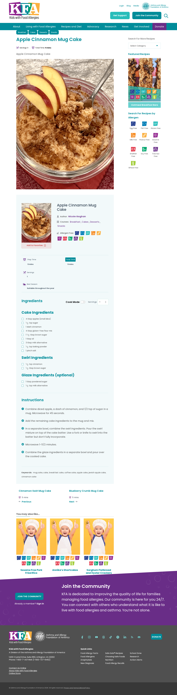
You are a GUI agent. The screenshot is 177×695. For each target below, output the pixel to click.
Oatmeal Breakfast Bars (144, 104)
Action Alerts (136, 660)
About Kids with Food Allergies (23, 671)
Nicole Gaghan (77, 216)
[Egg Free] (77, 233)
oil (30, 338)
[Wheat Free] (81, 238)
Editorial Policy (84, 688)
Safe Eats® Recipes (114, 653)
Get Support (120, 15)
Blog (129, 6)
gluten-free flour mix (39, 330)
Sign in (40, 603)
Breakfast (22, 32)
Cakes (32, 32)
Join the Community (146, 15)
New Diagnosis (87, 663)
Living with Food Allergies (41, 26)
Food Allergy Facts (89, 653)
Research (110, 26)
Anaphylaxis (86, 660)
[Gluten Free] (88, 233)
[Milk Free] (93, 233)
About (16, 26)
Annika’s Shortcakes (65, 570)
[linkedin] (125, 637)
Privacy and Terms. (71, 688)
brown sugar (36, 334)
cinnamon (33, 326)
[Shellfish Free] (65, 238)
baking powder (36, 346)
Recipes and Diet (71, 26)
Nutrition (109, 660)
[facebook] (82, 637)
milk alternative (36, 342)
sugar (32, 322)
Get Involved (141, 26)
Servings (92, 302)
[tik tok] (110, 637)
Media (136, 6)
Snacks (54, 32)
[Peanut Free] (99, 233)
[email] (139, 637)
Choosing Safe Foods (115, 656)
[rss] (132, 637)
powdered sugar (36, 381)
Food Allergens (88, 656)
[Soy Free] (70, 238)
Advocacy (93, 26)
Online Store (15, 674)
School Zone (135, 653)
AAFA (165, 3)
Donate (159, 26)
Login (121, 6)
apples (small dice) (38, 318)
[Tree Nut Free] (76, 238)
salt (31, 350)
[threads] (103, 637)
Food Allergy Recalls (114, 663)
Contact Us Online (17, 668)
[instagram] (89, 637)
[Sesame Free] (60, 238)
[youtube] (96, 637)
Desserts (43, 32)
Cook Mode (73, 302)
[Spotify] (118, 637)
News (125, 26)
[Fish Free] (82, 233)
